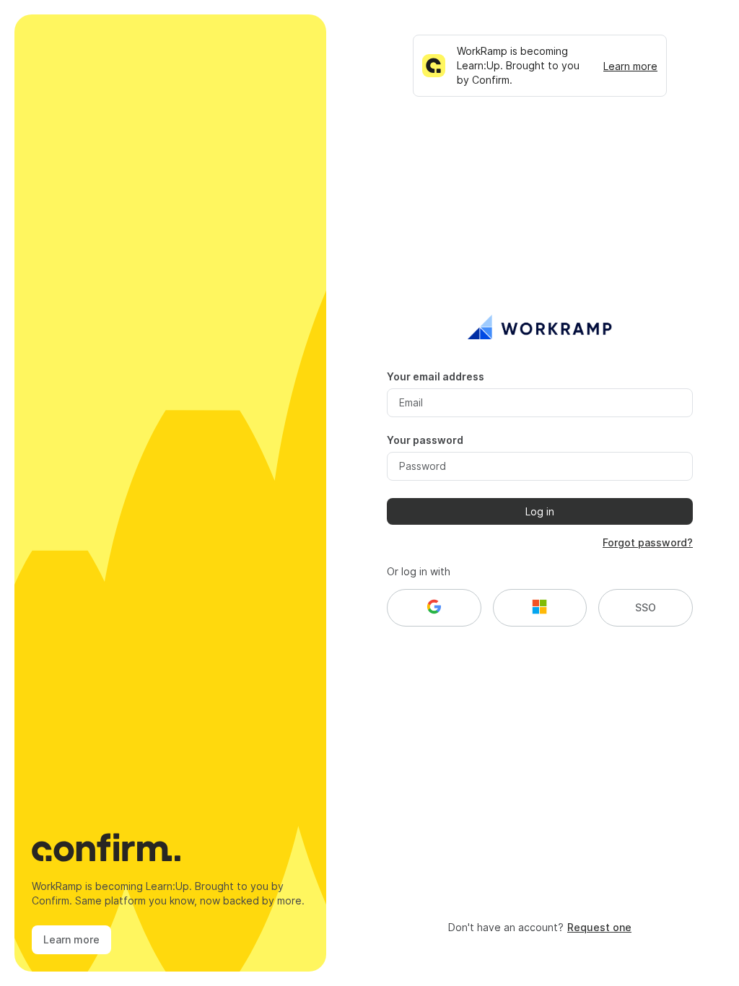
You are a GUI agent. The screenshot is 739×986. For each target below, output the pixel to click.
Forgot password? (648, 542)
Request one (599, 927)
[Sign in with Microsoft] (540, 608)
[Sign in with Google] (434, 608)
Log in (539, 511)
